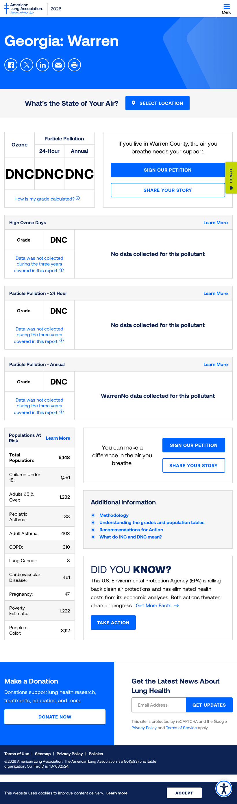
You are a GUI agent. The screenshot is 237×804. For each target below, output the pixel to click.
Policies (96, 753)
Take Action (113, 622)
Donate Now (55, 716)
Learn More (215, 222)
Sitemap (43, 753)
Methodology (114, 515)
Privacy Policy (144, 727)
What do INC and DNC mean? (130, 536)
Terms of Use (16, 753)
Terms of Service (181, 727)
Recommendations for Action (131, 529)
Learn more (116, 792)
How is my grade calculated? (44, 198)
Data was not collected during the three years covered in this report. (38, 264)
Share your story (168, 190)
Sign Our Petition (168, 169)
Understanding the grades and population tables (152, 522)
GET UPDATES (209, 705)
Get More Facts (153, 605)
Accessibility (224, 788)
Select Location (160, 103)
